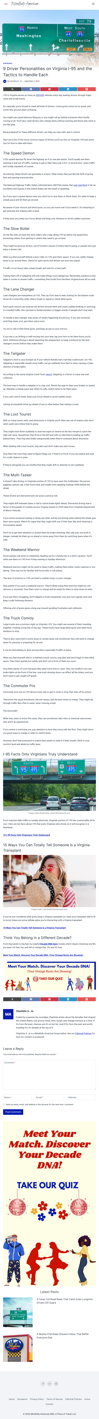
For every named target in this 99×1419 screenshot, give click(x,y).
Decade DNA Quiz (49, 944)
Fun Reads (7, 63)
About (12, 1399)
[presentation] (18, 1312)
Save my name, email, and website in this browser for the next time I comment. (40, 1104)
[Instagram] (56, 1383)
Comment (9, 1062)
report (49, 374)
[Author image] (4, 81)
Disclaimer (22, 1399)
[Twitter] (49, 1383)
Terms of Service (54, 1399)
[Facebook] (43, 1383)
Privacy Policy (37, 1399)
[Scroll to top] (92, 1406)
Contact (49, 1404)
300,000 (40, 95)
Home (87, 1399)
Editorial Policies (83, 1033)
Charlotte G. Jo (16, 81)
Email (39, 1097)
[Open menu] (93, 4)
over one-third (80, 185)
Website (72, 1097)
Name (7, 1097)
